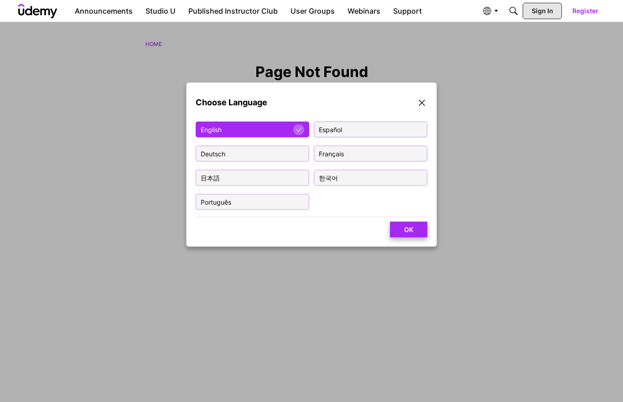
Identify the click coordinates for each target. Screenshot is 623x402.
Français (331, 154)
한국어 (328, 178)
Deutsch (213, 154)
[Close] (421, 104)
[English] (37, 11)
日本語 (210, 178)
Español (330, 130)
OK (408, 229)
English (211, 130)
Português (216, 202)
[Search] (513, 11)
